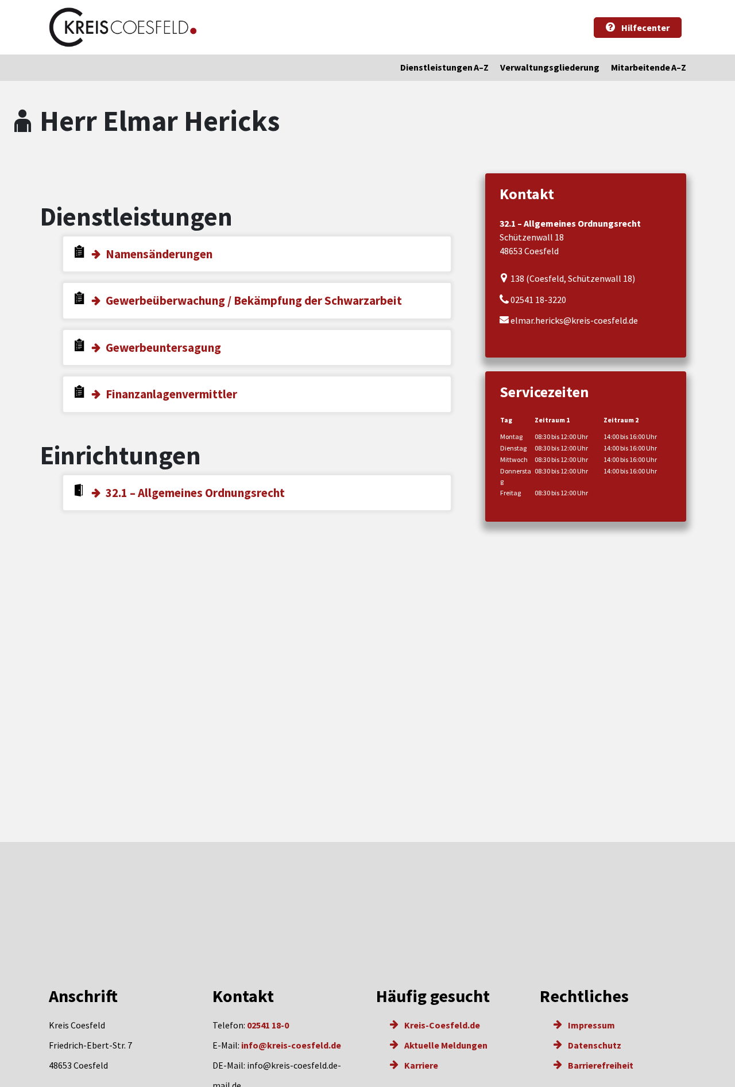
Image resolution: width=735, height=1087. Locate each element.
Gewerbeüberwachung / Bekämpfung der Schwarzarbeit (254, 300)
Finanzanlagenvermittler (171, 394)
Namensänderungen (159, 254)
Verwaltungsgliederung (549, 67)
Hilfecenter (645, 27)
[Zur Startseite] (123, 27)
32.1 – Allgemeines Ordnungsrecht (195, 492)
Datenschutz (593, 1045)
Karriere (420, 1065)
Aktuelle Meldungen (445, 1045)
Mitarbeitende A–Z (648, 67)
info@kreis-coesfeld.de (291, 1045)
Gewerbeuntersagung (163, 347)
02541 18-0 (268, 1025)
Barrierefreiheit (599, 1065)
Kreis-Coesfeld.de (441, 1025)
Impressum (590, 1025)
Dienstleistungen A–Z (444, 67)
